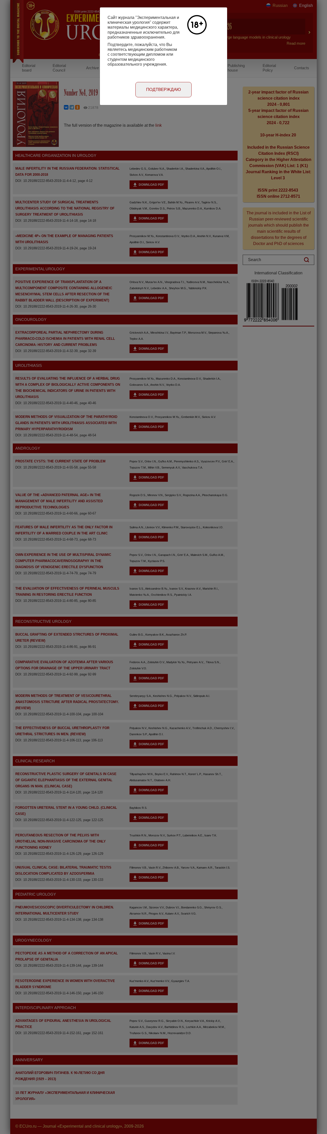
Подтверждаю (163, 89)
